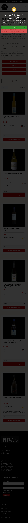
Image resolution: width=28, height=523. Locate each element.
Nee (14, 31)
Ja (14, 27)
